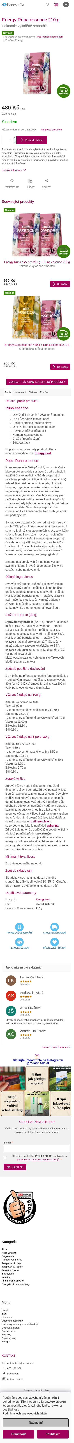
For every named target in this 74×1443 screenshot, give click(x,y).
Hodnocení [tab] (20, 392)
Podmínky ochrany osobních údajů (25, 1413)
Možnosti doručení (51, 129)
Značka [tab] (44, 392)
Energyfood (43, 453)
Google (39, 1390)
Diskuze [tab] (33, 392)
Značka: (14, 40)
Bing (47, 1390)
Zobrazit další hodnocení (56, 1047)
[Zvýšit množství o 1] (14, 138)
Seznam (28, 1390)
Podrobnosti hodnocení (50, 36)
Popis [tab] (8, 392)
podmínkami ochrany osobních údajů (38, 1159)
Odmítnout (18, 1434)
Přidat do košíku (34, 140)
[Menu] (66, 4)
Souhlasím (53, 1434)
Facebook (12, 1373)
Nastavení (36, 1422)
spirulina (53, 825)
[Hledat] (47, 4)
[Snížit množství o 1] (14, 142)
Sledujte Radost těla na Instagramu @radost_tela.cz (38, 1062)
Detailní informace (12, 170)
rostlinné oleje (39, 821)
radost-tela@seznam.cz (20, 1363)
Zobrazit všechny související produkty (37, 381)
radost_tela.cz (15, 1378)
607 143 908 (14, 1368)
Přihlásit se (14, 1167)
